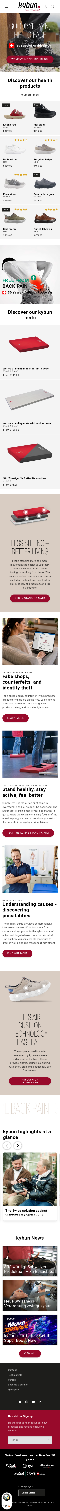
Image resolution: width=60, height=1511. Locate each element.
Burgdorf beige (43, 159)
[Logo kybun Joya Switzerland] (29, 1473)
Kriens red (9, 124)
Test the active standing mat (28, 832)
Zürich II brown (43, 229)
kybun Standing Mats (30, 598)
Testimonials (15, 1375)
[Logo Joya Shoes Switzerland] (28, 1466)
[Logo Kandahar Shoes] (47, 1466)
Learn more (15, 718)
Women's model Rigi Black (30, 59)
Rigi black (39, 124)
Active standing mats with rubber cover (27, 423)
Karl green (9, 229)
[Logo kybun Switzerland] (11, 1466)
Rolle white (10, 159)
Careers (12, 1379)
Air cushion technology (30, 1081)
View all (30, 1353)
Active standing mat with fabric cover (26, 368)
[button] (6, 6)
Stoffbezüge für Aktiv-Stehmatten (24, 478)
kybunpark (13, 1389)
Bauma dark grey (44, 194)
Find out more (17, 953)
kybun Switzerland (20, 1502)
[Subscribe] (48, 1440)
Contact (12, 1370)
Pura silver (9, 194)
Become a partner (18, 1384)
